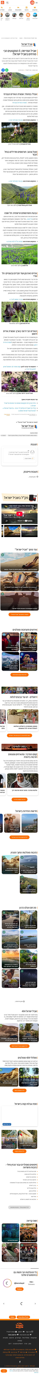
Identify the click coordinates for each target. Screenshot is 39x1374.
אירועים (11, 1338)
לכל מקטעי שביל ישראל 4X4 (19, 1046)
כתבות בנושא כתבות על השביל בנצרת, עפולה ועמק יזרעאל (22, 435)
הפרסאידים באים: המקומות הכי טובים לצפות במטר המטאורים (29, 984)
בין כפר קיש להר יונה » (15, 120)
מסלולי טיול (25, 1338)
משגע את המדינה (13, 1240)
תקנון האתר (32, 1366)
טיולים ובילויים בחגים (30, 1174)
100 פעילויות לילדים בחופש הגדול (26, 1171)
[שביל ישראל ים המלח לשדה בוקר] (12, 531)
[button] (23, 720)
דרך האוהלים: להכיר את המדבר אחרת (29, 1259)
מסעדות (5, 1338)
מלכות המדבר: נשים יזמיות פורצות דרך (24, 790)
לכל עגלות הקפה (19, 1151)
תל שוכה (29, 219)
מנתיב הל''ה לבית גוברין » (14, 241)
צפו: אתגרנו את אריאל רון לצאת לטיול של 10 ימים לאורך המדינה (11, 925)
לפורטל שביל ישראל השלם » (27, 411)
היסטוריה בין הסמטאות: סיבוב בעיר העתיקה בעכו (11, 965)
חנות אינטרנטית (24, 1335)
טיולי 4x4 (33, 1196)
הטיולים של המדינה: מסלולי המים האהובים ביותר (11, 870)
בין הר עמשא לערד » (16, 299)
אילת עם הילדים (31, 1188)
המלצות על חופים (31, 1177)
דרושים (20, 1332)
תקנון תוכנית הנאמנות (11, 1366)
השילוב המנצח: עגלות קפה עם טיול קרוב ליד (7, 1146)
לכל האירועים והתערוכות (19, 675)
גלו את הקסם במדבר (19, 799)
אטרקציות (34, 1338)
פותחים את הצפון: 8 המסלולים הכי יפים (30, 926)
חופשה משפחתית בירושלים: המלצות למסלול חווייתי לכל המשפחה (25, 727)
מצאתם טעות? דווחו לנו (7, 415)
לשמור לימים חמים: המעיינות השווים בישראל (11, 946)
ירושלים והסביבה (18, 1344)
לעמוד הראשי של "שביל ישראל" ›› (27, 422)
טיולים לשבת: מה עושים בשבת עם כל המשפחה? (29, 891)
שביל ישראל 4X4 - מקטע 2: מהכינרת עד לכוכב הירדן (29, 1039)
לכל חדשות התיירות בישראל (19, 837)
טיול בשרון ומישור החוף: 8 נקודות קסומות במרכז (28, 871)
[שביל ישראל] (19, 45)
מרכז (25, 1344)
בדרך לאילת (32, 1185)
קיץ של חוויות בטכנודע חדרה (29, 647)
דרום (10, 1344)
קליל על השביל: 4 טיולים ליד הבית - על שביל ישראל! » (19, 408)
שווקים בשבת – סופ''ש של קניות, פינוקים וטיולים (23, 1194)
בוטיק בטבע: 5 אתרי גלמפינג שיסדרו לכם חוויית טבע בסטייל (28, 1145)
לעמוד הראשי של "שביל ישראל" (19, 614)
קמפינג (20, 1341)
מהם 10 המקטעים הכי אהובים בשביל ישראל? (24, 609)
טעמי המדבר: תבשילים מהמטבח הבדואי (11, 985)
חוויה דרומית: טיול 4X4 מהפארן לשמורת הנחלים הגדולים (10, 1083)
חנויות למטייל (11, 1332)
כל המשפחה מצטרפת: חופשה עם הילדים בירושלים (29, 964)
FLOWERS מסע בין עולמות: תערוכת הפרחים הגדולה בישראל (29, 666)
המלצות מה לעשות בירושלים (28, 1199)
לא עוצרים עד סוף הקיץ (29, 1240)
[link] (6, 70)
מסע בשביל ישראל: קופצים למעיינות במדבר (11, 1259)
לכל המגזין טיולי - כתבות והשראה (19, 1207)
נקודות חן (18, 1338)
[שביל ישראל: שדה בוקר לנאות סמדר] (29, 531)
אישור (4, 1371)
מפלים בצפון (32, 1191)
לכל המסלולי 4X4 (19, 1090)
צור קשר (28, 1332)
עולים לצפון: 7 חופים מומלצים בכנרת (30, 946)
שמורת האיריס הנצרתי (20, 103)
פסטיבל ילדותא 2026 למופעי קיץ (12, 647)
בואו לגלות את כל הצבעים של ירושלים (19, 735)
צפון (30, 1344)
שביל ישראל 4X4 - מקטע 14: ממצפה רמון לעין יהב (9, 1039)
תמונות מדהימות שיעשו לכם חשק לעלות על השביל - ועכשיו (20, 569)
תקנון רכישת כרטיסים (23, 1366)
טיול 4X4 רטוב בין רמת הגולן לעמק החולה (29, 1084)
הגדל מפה (5, 1124)
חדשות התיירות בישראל (29, 1180)
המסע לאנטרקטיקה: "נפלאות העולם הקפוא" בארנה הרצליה (11, 666)
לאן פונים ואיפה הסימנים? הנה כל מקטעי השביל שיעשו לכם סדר (20, 588)
